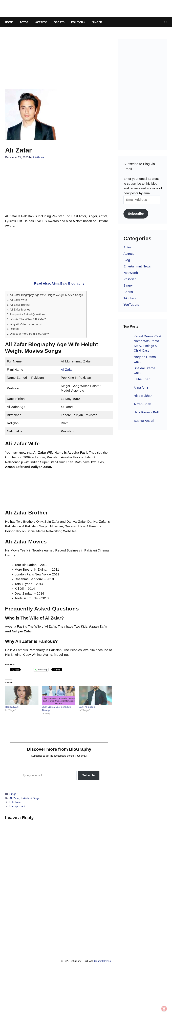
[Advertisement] (59, 63)
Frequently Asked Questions (27, 314)
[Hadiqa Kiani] (21, 695)
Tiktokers (130, 298)
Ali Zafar (67, 369)
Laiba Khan (142, 379)
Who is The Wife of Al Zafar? (28, 319)
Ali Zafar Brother (20, 304)
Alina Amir (141, 387)
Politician (78, 22)
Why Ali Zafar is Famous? (26, 324)
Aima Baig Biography (68, 283)
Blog (126, 260)
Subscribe (88, 775)
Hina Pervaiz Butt (146, 412)
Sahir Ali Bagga (87, 706)
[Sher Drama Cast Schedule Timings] (58, 695)
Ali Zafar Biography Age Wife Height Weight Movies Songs (46, 295)
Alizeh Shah (142, 404)
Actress (41, 22)
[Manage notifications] (164, 1008)
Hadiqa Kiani (11, 706)
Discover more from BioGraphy (29, 333)
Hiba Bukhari (143, 395)
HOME (9, 22)
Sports (59, 22)
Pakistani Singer (30, 798)
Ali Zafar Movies (20, 309)
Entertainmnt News (137, 266)
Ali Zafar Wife (18, 299)
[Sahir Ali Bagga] (95, 695)
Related (14, 328)
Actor (24, 22)
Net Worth (130, 272)
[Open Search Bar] (165, 22)
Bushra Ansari (144, 420)
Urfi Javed (15, 802)
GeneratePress (102, 961)
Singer (97, 22)
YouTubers (131, 304)
